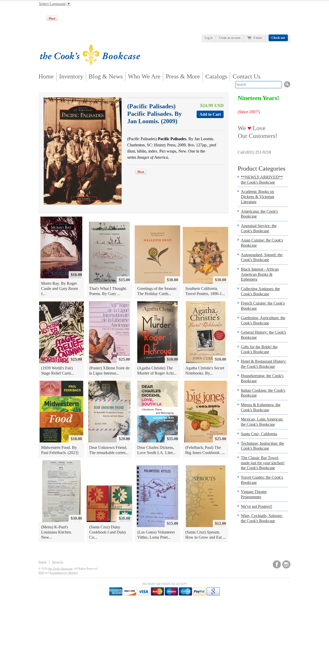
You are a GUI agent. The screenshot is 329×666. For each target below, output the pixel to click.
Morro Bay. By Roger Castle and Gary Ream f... (59, 288)
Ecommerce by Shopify (64, 572)
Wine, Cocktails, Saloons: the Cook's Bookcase (261, 518)
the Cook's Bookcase (60, 568)
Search (43, 561)
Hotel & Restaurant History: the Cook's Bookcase (263, 364)
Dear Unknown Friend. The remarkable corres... (109, 450)
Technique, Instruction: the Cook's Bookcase (262, 446)
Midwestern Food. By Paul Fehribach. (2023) (59, 450)
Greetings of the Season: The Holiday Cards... (157, 291)
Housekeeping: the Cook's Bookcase (262, 378)
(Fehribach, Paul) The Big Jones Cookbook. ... (205, 450)
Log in (209, 38)
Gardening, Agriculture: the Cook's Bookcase (263, 320)
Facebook (277, 564)
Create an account (229, 38)
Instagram (286, 564)
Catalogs (216, 76)
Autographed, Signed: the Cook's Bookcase (261, 257)
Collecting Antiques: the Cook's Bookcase (260, 291)
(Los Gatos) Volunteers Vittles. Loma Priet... (156, 534)
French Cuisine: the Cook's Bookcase (263, 305)
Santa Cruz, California (259, 434)
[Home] (90, 63)
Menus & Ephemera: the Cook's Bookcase (260, 407)
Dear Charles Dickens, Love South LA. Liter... (156, 450)
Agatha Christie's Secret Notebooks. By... (204, 370)
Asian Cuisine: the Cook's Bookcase (262, 242)
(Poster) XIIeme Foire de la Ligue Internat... (109, 370)
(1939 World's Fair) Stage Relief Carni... (57, 370)
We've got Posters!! (256, 506)
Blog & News (106, 76)
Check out (278, 38)
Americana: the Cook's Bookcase (259, 214)
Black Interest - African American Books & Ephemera (260, 274)
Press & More (183, 76)
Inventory (71, 76)
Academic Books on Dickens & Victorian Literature (257, 196)
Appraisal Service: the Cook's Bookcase (259, 228)
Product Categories (261, 168)
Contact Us (246, 76)
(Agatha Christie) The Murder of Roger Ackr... (157, 370)
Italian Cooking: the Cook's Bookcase (263, 393)
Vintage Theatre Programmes (254, 494)
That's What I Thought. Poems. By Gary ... (108, 291)
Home (46, 76)
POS (41, 572)
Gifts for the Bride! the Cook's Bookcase (259, 349)
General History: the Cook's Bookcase (263, 335)
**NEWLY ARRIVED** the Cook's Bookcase (262, 179)
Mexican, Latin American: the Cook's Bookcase (262, 422)
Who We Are (144, 76)
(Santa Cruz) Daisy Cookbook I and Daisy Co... (107, 532)
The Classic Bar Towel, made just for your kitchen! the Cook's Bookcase (263, 463)
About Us (57, 561)
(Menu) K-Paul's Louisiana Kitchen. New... (56, 532)
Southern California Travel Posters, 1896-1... (205, 291)
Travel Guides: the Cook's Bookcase (262, 480)
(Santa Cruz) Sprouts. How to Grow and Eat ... (205, 534)
